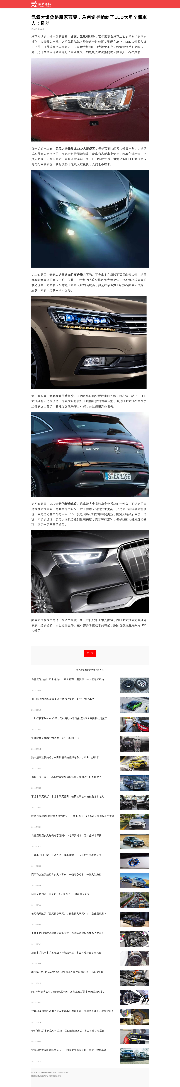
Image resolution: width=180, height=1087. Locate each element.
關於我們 (35, 1076)
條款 (51, 1076)
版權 (59, 1076)
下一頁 (90, 653)
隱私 (55, 1076)
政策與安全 (43, 1076)
